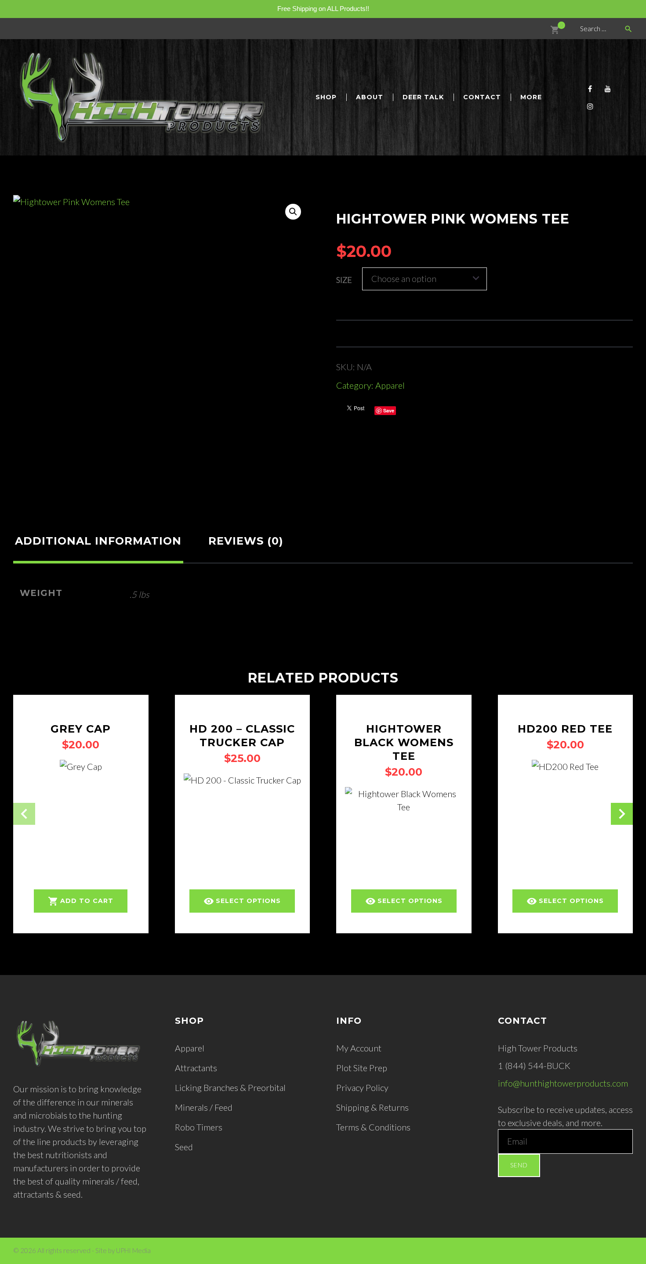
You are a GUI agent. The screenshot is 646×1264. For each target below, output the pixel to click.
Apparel (390, 385)
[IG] (590, 106)
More (531, 97)
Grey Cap (81, 728)
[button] (293, 212)
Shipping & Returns (372, 1107)
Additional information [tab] (98, 540)
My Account (358, 1048)
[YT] (607, 88)
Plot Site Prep (361, 1067)
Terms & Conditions (373, 1127)
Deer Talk (423, 97)
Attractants (196, 1067)
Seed (184, 1146)
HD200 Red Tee (565, 728)
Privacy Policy (362, 1087)
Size (344, 280)
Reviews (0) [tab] (245, 540)
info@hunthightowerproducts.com (563, 1083)
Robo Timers (198, 1127)
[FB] (590, 88)
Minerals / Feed (203, 1107)
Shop (326, 97)
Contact (482, 97)
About (369, 97)
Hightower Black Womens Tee (404, 742)
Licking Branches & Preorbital (230, 1087)
